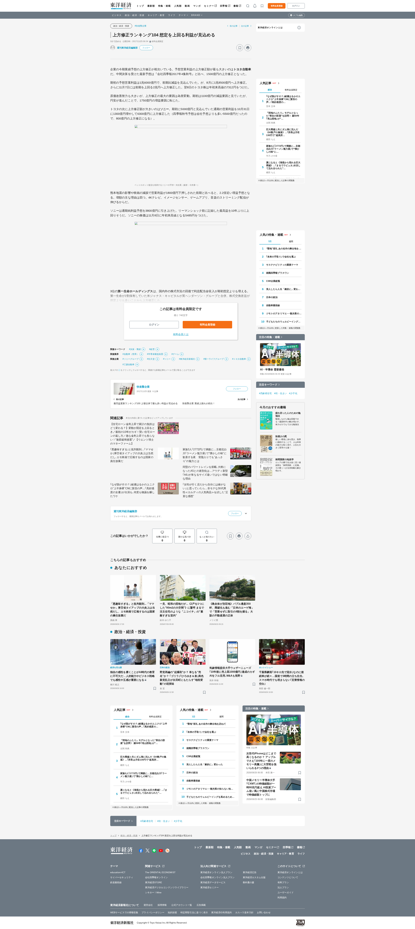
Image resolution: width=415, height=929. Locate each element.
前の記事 (233, 26)
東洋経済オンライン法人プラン (216, 872)
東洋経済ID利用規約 (221, 912)
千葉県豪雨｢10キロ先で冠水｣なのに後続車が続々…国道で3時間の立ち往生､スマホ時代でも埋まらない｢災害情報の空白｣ (282, 678)
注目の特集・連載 (269, 337)
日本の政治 (272, 297)
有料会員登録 (277, 6)
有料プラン (283, 882)
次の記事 (245, 26)
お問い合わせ (264, 912)
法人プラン (283, 887)
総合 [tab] (270, 89)
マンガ (197, 6)
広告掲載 (201, 905)
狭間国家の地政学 (284, 459)
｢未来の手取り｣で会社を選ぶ (281, 256)
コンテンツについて (288, 877)
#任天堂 (150, 359)
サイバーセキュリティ (121, 877)
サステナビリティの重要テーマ (282, 264)
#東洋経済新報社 (187, 359)
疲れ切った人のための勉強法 (288, 414)
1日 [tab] (270, 241)
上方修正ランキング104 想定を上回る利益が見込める (164, 34)
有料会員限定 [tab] (291, 90)
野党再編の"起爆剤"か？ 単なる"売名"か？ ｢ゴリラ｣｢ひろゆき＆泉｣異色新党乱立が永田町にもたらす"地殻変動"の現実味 (182, 678)
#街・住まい (280, 393)
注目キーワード (268, 384)
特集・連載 (164, 6)
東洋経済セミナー (209, 887)
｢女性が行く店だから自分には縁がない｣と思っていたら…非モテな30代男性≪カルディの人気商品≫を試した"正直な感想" (205, 490)
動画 (187, 6)
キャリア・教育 (156, 15)
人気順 (178, 6)
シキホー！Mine (153, 892)
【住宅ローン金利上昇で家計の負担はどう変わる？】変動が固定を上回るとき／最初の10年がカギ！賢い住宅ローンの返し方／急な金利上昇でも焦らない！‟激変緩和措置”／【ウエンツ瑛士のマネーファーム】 (132, 434)
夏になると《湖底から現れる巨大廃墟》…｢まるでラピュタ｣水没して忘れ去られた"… (283, 165)
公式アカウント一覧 (181, 905)
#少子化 (293, 393)
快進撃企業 (143, 386)
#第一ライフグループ (213, 359)
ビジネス (117, 15)
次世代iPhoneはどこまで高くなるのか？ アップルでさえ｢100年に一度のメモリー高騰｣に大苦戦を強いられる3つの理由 (261, 760)
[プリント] (247, 47)
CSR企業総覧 (273, 281)
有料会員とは (181, 334)
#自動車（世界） (131, 354)
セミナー (209, 6)
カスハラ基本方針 (244, 912)
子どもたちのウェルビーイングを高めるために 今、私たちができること (284, 321)
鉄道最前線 (116, 882)
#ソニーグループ (131, 359)
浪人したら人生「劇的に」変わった (284, 289)
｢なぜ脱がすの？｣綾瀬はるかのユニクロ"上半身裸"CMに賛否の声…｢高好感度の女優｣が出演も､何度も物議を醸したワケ (132, 490)
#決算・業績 (135, 349)
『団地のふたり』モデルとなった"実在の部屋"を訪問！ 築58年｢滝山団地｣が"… (282, 116)
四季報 (224, 6)
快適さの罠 (281, 436)
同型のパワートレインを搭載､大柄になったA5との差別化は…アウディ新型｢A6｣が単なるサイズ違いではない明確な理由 (205, 473)
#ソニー (167, 359)
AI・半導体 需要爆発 (272, 369)
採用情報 (162, 905)
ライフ (171, 15)
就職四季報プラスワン (277, 273)
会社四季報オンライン (156, 877)
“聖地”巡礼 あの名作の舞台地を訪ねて (284, 248)
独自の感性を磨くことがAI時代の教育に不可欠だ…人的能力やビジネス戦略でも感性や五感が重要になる (132, 676)
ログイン (296, 6)
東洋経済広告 (250, 872)
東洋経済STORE (153, 882)
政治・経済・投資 (134, 15)
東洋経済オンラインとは (270, 27)
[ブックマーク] (239, 47)
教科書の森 (248, 882)
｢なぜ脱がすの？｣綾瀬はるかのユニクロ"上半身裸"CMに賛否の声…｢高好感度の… (283, 99)
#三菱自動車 (128, 364)
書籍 (235, 6)
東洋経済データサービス (212, 882)
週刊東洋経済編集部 (127, 47)
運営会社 (148, 905)
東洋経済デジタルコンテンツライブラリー (167, 887)
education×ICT (117, 872)
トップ (140, 6)
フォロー (146, 48)
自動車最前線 (273, 305)
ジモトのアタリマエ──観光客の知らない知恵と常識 (284, 313)
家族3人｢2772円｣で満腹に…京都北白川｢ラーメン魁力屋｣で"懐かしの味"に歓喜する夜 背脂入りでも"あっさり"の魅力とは (205, 455)
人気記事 (265, 83)
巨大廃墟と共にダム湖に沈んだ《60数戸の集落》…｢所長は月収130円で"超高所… (283, 132)
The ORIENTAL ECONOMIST (160, 872)
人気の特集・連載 (271, 234)
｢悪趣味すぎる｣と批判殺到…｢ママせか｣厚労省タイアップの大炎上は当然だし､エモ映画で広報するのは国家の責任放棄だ (131, 455)
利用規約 (282, 897)
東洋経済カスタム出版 (254, 877)
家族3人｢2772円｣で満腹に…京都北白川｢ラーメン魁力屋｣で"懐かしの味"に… (283, 149)
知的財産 (172, 912)
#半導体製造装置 (155, 354)
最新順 (151, 6)
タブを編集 (298, 15)
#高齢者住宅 (265, 393)
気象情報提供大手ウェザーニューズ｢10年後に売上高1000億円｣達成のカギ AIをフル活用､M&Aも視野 (232, 672)
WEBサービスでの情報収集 (124, 912)
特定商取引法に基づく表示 (194, 912)
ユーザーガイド (286, 892)
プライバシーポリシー (153, 912)
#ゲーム (175, 354)
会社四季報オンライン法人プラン (217, 877)
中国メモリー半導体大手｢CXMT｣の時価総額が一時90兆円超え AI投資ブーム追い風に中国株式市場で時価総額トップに (261, 787)
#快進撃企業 (141, 26)
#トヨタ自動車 (239, 359)
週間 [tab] (291, 241)
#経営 (151, 349)
